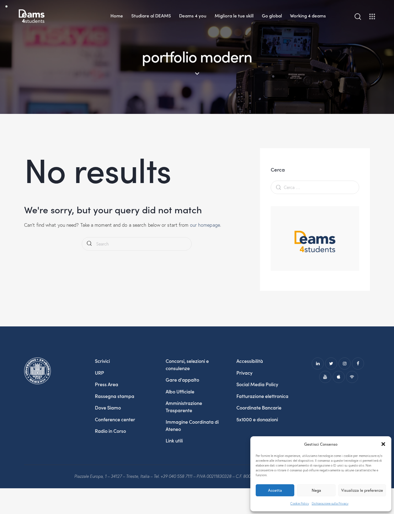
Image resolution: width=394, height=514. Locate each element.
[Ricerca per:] (315, 187)
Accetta (275, 490)
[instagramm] (345, 363)
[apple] (339, 377)
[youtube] (325, 377)
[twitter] (331, 363)
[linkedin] (318, 363)
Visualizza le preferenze (362, 490)
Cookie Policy (299, 503)
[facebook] (358, 363)
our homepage (205, 225)
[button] (383, 444)
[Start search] (89, 244)
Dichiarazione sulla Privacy (330, 503)
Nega (316, 490)
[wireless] (352, 377)
